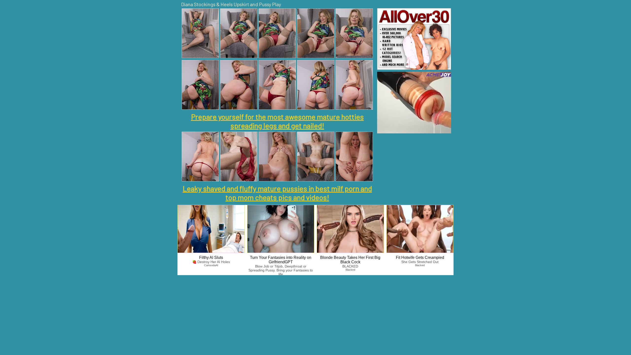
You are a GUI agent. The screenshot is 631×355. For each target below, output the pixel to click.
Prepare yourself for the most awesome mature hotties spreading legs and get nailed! (277, 121)
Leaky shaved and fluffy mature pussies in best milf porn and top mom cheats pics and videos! (277, 193)
